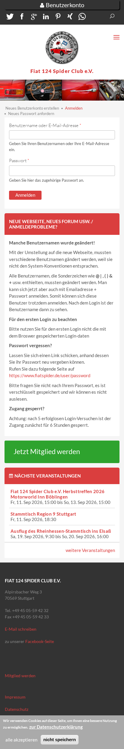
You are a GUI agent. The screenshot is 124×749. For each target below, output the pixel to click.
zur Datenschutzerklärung (56, 726)
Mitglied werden (20, 675)
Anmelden (73, 108)
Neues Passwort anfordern (31, 113)
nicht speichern (59, 739)
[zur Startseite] (62, 47)
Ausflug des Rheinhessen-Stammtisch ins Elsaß (61, 531)
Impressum (15, 696)
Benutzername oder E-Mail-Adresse (45, 125)
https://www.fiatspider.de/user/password (49, 375)
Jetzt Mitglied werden (47, 451)
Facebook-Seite (39, 641)
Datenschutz (16, 709)
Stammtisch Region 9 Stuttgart (43, 514)
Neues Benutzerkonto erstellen (32, 108)
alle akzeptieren (21, 739)
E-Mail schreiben (20, 629)
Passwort (19, 160)
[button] (9, 18)
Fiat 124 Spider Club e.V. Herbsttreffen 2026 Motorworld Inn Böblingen (57, 494)
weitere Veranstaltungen (90, 550)
